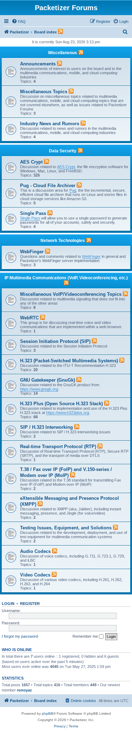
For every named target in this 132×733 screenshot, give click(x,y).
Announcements (38, 63)
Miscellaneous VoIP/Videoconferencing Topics (70, 294)
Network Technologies (62, 240)
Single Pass (33, 213)
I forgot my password (20, 636)
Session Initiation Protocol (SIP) (55, 341)
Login (8, 603)
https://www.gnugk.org (39, 389)
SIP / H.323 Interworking (46, 427)
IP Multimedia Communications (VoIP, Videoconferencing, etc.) (66, 277)
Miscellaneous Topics (43, 91)
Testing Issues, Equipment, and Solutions (66, 527)
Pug (72, 190)
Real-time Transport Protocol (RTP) (58, 446)
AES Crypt (31, 162)
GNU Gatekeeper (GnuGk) (47, 380)
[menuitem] (19, 21)
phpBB (47, 713)
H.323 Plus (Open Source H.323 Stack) (61, 403)
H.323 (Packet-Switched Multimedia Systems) (69, 360)
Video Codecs (35, 575)
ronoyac (24, 690)
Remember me (86, 636)
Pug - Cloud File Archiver (47, 185)
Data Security (62, 150)
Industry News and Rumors (49, 123)
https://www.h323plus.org (67, 412)
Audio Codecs (35, 551)
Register (30, 603)
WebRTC (29, 317)
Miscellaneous (62, 52)
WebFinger (32, 251)
